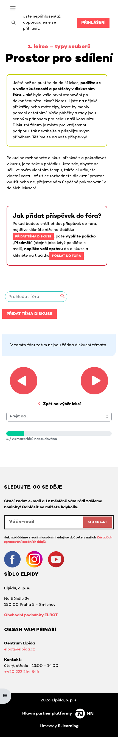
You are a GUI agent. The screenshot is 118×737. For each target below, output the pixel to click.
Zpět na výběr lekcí (62, 404)
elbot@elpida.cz (19, 649)
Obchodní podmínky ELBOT (31, 615)
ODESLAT (97, 522)
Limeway (59, 726)
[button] (13, 23)
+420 (10, 672)
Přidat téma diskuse (29, 314)
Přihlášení (93, 23)
